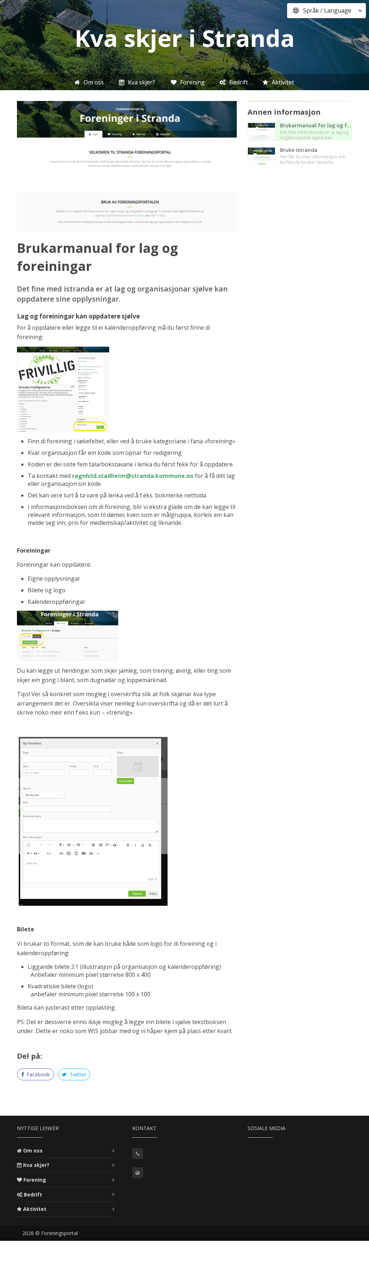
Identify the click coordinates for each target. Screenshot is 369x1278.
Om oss (33, 1150)
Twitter (77, 1074)
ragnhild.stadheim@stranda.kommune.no (133, 476)
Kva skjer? (36, 1164)
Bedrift (33, 1194)
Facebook (37, 1074)
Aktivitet (34, 1208)
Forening (34, 1179)
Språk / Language (327, 10)
